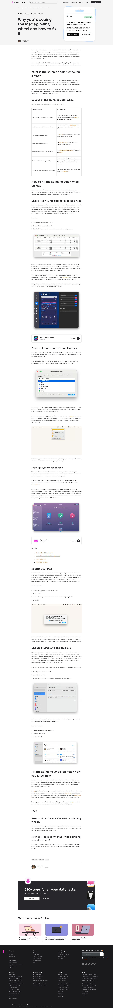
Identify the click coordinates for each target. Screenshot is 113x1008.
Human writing (61, 956)
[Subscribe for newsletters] (102, 954)
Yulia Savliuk (24, 41)
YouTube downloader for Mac (16, 976)
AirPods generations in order (40, 985)
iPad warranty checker (63, 989)
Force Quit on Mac (41, 559)
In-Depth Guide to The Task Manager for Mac (48, 556)
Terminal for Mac (13, 987)
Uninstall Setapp (13, 965)
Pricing (10, 958)
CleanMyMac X (63, 142)
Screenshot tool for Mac (14, 995)
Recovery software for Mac (15, 980)
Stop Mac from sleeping (87, 987)
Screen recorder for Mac (15, 978)
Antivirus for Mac (13, 996)
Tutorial (47, 859)
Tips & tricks (34, 859)
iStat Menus (73, 125)
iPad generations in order (39, 983)
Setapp (72, 802)
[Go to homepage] (18, 2)
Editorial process (62, 952)
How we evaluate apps (63, 954)
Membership (74, 2)
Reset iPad (84, 995)
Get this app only (86, 34)
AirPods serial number (63, 982)
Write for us (60, 958)
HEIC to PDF (60, 995)
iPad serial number (62, 980)
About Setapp (12, 960)
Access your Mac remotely (88, 982)
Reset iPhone (85, 993)
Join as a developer (38, 956)
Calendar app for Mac (14, 989)
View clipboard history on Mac (89, 974)
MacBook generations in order (40, 980)
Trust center (36, 954)
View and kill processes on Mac (89, 985)
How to (25, 7)
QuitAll (75, 117)
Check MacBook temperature (89, 989)
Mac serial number (62, 978)
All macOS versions (38, 976)
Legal (10, 967)
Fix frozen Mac (85, 991)
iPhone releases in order (39, 982)
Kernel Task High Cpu (41, 562)
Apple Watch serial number (64, 983)
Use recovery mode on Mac (88, 983)
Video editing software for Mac (16, 983)
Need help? (14, 1004)
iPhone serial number (63, 976)
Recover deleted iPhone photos (89, 978)
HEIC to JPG (60, 991)
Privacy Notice (27, 1004)
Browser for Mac (13, 998)
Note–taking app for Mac (15, 985)
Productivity (41, 859)
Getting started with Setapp (15, 964)
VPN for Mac (12, 974)
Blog (22, 7)
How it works (12, 956)
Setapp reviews (37, 958)
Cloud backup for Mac (14, 993)
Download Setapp (13, 962)
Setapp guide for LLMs (38, 974)
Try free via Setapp (72, 34)
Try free (96, 2)
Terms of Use (20, 1004)
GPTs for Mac (61, 996)
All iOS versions (37, 978)
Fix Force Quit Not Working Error (44, 552)
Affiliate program (37, 960)
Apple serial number (62, 974)
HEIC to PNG (60, 993)
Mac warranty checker (63, 987)
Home (19, 7)
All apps (11, 954)
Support (35, 952)
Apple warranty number (63, 985)
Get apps (32, 898)
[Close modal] (95, 488)
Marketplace (66, 2)
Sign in (87, 2)
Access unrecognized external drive (90, 980)
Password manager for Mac (15, 982)
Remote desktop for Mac (15, 991)
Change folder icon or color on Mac (90, 976)
